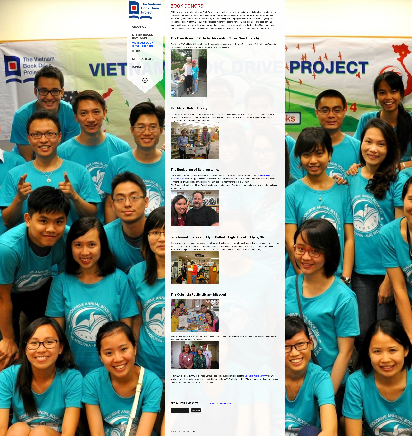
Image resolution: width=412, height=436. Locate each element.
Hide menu (145, 80)
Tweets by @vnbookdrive (220, 403)
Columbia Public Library (254, 376)
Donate (137, 67)
